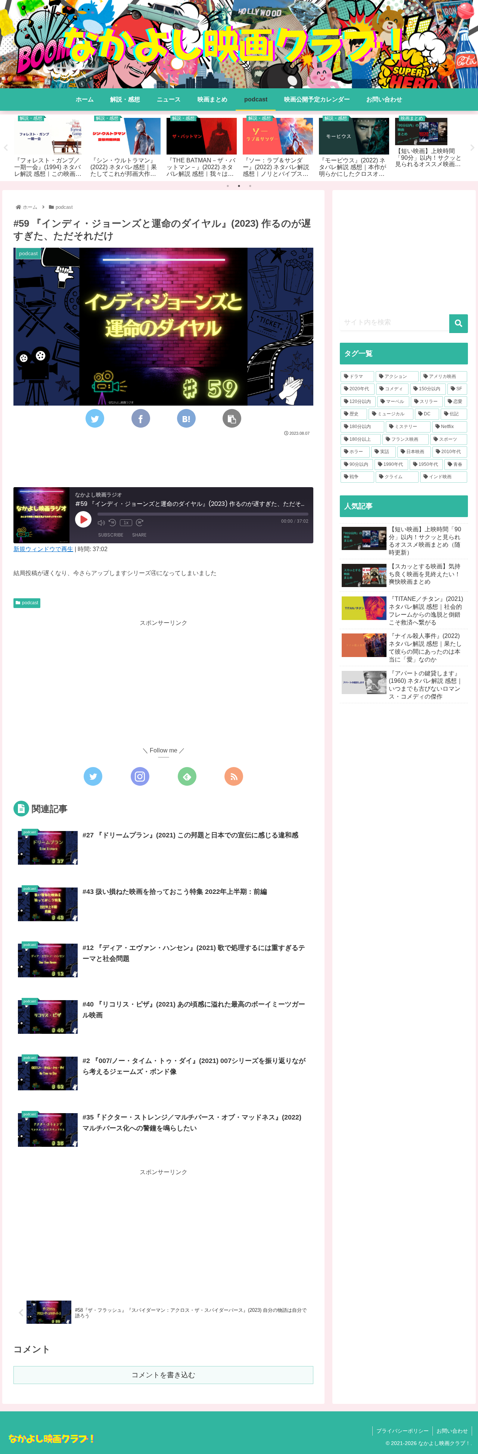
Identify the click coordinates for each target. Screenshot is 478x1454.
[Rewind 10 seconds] (112, 522)
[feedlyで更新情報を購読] (187, 776)
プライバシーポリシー (402, 1431)
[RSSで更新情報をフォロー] (233, 776)
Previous (5, 148)
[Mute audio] (101, 522)
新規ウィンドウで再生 (43, 549)
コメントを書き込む (163, 1375)
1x (126, 522)
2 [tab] (239, 186)
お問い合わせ (452, 1431)
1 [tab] (228, 186)
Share (139, 535)
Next (472, 148)
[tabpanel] (49, 146)
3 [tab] (250, 186)
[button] (458, 323)
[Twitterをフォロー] (93, 776)
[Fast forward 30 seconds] (139, 522)
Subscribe (110, 535)
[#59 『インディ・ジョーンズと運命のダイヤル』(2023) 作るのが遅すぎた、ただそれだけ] (186, 418)
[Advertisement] (163, 458)
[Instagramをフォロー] (140, 776)
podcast (30, 602)
